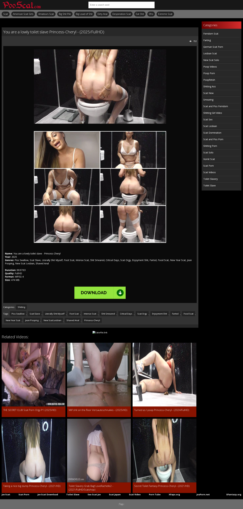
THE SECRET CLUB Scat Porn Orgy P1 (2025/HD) (29, 410)
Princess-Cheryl (92, 320)
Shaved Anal (72, 320)
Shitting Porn (210, 145)
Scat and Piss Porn (213, 139)
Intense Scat (90, 313)
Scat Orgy (142, 313)
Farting (207, 40)
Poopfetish (209, 79)
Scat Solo (208, 152)
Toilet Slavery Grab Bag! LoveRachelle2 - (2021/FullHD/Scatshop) (91, 487)
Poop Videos (210, 66)
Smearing (208, 99)
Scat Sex (207, 119)
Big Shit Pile (65, 14)
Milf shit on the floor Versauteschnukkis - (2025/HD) (98, 410)
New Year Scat (13, 320)
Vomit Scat (209, 159)
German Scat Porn (213, 46)
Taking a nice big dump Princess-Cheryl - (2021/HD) (32, 486)
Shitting (21, 307)
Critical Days (126, 313)
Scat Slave (35, 313)
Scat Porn (208, 165)
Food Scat (188, 313)
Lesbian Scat (210, 53)
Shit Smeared (108, 313)
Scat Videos (209, 172)
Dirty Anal (102, 14)
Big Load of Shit (84, 14)
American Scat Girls (23, 14)
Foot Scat (74, 313)
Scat (5, 14)
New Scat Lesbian (52, 320)
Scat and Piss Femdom (215, 106)
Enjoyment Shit (159, 313)
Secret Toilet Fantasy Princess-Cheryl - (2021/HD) (162, 486)
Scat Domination (212, 132)
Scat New (208, 93)
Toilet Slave (209, 185)
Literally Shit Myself (54, 313)
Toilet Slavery (210, 178)
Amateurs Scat (46, 14)
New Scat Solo (211, 60)
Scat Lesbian (210, 126)
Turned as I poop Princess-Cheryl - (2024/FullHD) (161, 410)
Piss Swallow (18, 313)
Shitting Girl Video (212, 112)
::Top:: (121, 504)
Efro (151, 14)
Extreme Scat (165, 14)
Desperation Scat (121, 14)
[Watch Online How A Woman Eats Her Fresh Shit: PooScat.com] (21, 5)
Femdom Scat (210, 33)
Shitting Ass (209, 86)
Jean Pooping (32, 320)
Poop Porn (209, 73)
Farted (175, 313)
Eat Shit (140, 14)
